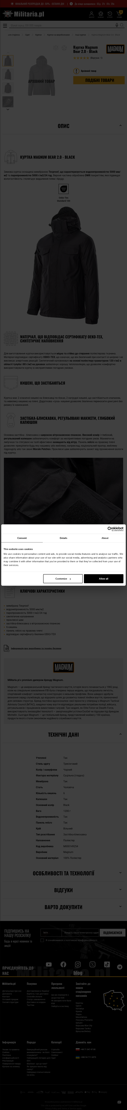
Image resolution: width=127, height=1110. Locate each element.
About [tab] (105, 538)
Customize (61, 578)
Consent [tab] (22, 538)
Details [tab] (63, 538)
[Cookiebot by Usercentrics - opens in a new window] (109, 529)
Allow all (103, 578)
